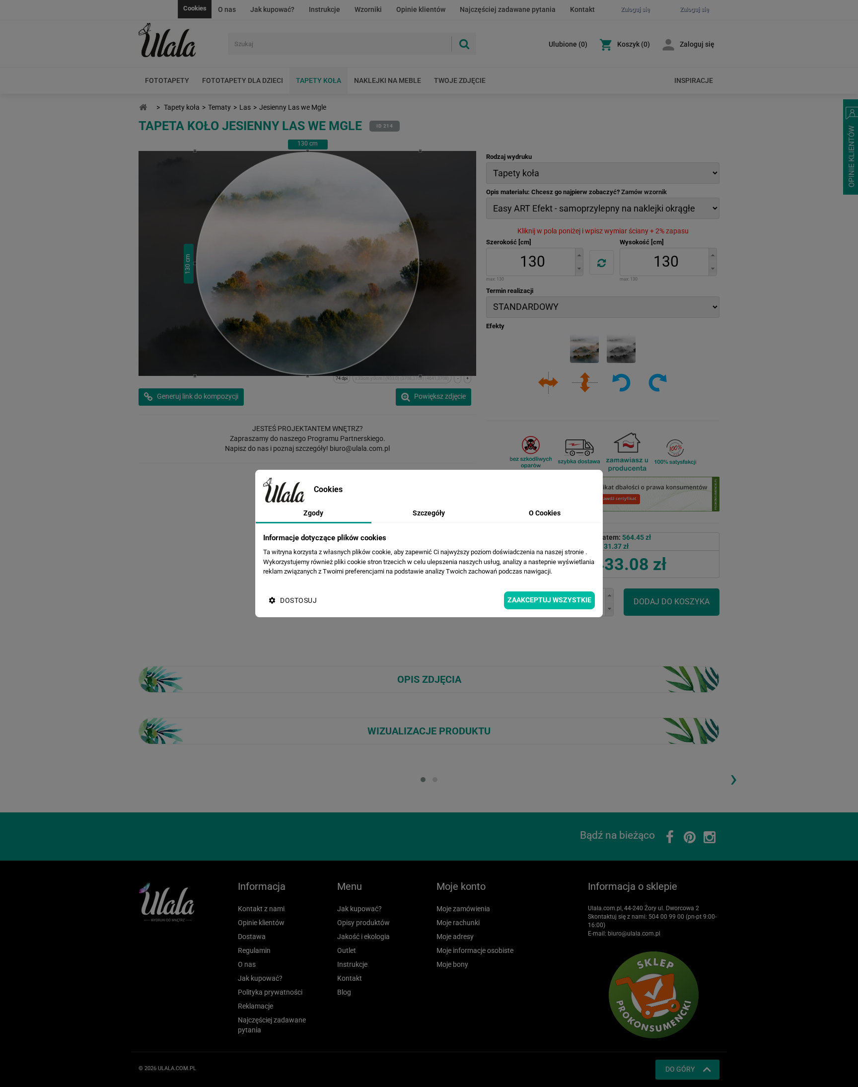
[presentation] (733, 778)
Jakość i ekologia (363, 937)
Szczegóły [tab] (429, 513)
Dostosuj (298, 600)
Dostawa (252, 937)
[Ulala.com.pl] (179, 40)
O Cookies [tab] (545, 513)
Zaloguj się (697, 44)
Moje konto (461, 886)
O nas (227, 9)
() (568, 44)
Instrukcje (324, 9)
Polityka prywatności (270, 992)
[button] (579, 255)
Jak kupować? (272, 9)
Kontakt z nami (261, 909)
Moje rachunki (458, 923)
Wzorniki (368, 9)
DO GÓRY (680, 1069)
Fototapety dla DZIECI (242, 80)
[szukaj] (463, 44)
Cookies (195, 8)
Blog (344, 992)
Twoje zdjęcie (460, 80)
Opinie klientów (420, 9)
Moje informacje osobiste (474, 950)
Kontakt (582, 9)
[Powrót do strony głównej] (143, 107)
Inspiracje (693, 80)
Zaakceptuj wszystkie (549, 600)
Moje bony (452, 964)
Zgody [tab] (313, 513)
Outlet (346, 950)
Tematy (219, 107)
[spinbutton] (532, 262)
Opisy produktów (363, 923)
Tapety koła (318, 80)
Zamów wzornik (644, 192)
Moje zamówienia (463, 909)
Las (245, 107)
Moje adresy (455, 937)
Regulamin (254, 950)
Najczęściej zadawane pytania (508, 9)
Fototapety (167, 80)
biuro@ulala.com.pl (634, 933)
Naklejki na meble (387, 80)
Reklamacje (255, 1006)
